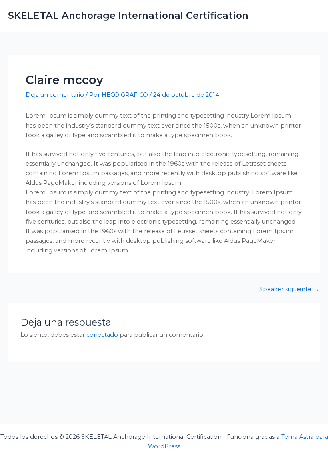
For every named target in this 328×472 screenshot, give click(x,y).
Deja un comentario (55, 94)
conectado (102, 334)
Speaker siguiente (289, 289)
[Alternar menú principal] (311, 16)
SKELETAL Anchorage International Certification (128, 15)
